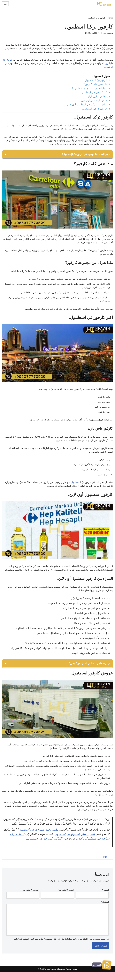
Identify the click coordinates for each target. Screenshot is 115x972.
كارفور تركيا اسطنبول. (95, 80)
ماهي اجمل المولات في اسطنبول (38, 829)
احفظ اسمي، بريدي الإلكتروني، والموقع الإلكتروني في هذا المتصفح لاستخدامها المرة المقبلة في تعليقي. (59, 939)
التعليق (105, 902)
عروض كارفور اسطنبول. (94, 108)
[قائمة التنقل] (5, 4)
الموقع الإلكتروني (31, 890)
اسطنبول (75, 482)
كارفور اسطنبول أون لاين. (93, 100)
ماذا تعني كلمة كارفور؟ (95, 84)
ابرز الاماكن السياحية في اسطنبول (47, 838)
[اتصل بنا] (107, 966)
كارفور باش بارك (96, 96)
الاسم (105, 890)
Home (110, 18)
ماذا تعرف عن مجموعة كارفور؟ (88, 88)
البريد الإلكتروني (66, 890)
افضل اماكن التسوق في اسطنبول (75, 834)
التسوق (40, 633)
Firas (103, 33)
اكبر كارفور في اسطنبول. (94, 92)
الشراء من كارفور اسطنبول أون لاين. (86, 104)
